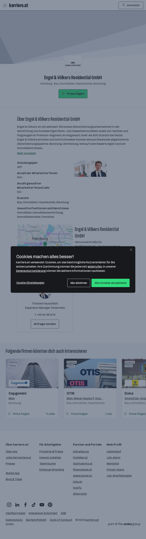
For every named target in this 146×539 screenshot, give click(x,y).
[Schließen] (131, 250)
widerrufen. (95, 266)
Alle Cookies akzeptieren (111, 283)
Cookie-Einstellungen (30, 282)
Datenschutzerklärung (31, 271)
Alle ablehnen (78, 283)
